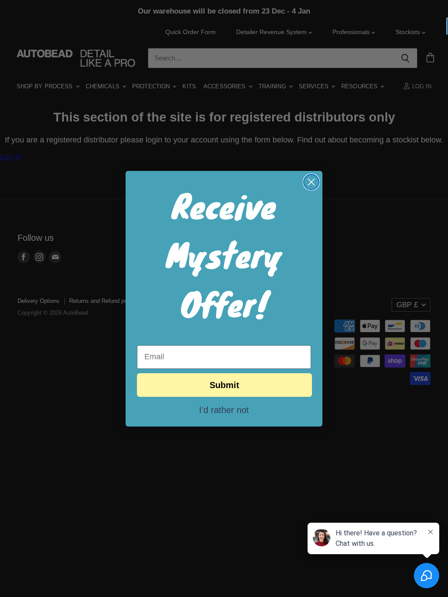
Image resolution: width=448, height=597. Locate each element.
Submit (224, 385)
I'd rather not (224, 409)
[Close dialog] (311, 182)
